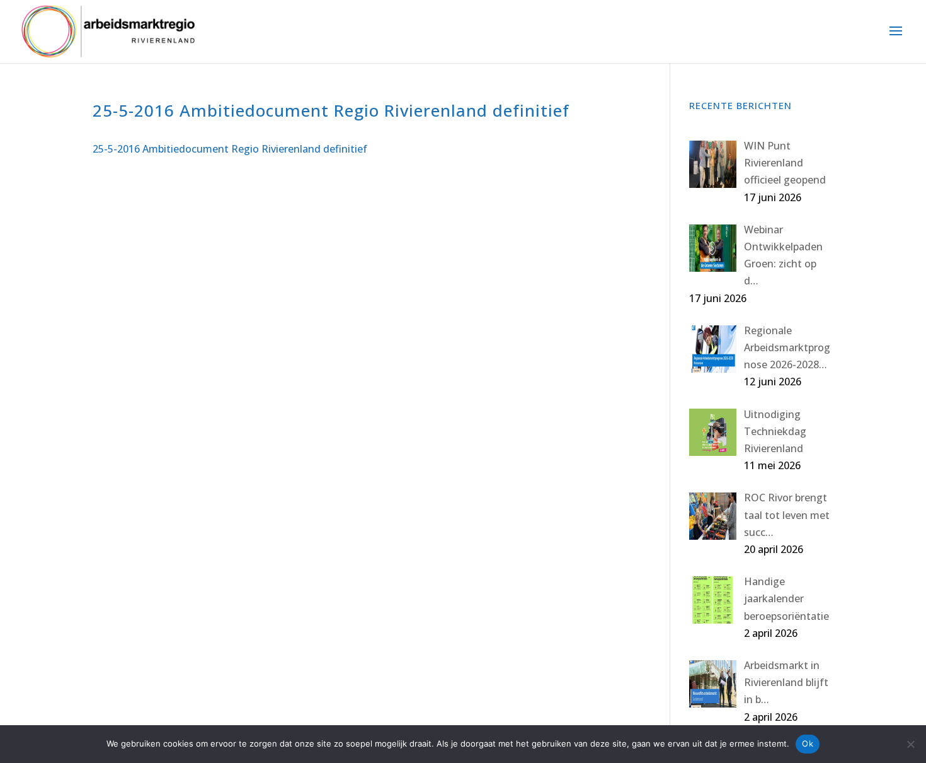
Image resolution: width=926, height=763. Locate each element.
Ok (807, 743)
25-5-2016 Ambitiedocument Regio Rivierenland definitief (230, 149)
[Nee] (910, 744)
